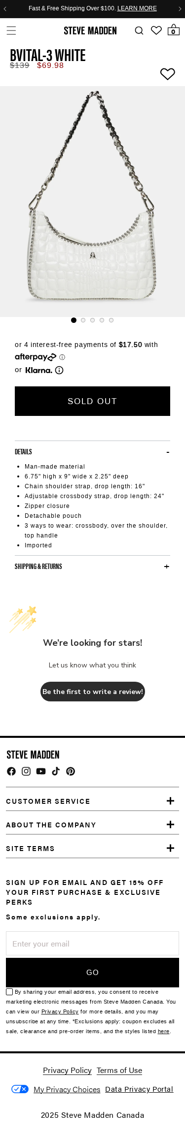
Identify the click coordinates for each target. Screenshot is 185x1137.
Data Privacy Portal (139, 1088)
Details (23, 451)
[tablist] (92, 320)
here (164, 1031)
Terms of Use (119, 1069)
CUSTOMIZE (67, 1089)
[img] (11, 771)
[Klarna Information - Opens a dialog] (39, 370)
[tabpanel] (92, 201)
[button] (11, 30)
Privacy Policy (60, 1011)
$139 (20, 65)
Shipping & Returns (38, 566)
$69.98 (50, 65)
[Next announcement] (180, 9)
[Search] (139, 30)
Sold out (92, 401)
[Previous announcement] (5, 9)
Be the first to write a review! (92, 691)
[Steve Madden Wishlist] (156, 30)
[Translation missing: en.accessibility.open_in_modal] (92, 201)
